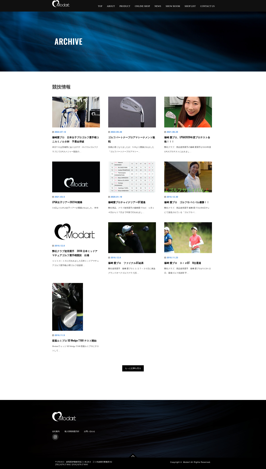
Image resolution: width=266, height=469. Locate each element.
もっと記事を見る (133, 368)
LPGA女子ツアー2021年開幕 (67, 202)
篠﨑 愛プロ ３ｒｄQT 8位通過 (182, 263)
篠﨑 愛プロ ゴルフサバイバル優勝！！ (186, 202)
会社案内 (56, 431)
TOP (100, 6)
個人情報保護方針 (71, 431)
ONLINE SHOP (142, 6)
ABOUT (111, 6)
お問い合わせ (89, 431)
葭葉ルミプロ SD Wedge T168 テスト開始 (74, 340)
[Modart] (64, 416)
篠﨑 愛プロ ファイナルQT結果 (126, 263)
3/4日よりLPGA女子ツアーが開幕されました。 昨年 (75, 208)
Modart (186, 462)
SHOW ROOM (173, 6)
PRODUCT (124, 6)
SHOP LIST (190, 6)
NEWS (158, 6)
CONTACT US (207, 6)
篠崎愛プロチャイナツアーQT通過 (126, 202)
